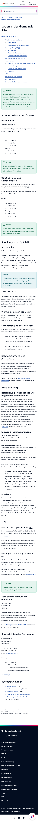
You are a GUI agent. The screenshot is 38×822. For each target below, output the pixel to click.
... (6, 17)
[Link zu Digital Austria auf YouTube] (23, 818)
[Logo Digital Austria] (19, 736)
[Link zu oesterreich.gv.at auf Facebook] (19, 818)
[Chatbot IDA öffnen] (32, 816)
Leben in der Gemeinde (15, 17)
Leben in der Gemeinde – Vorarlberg (11, 19)
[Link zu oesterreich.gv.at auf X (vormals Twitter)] (14, 818)
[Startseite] (2, 17)
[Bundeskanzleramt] (19, 731)
